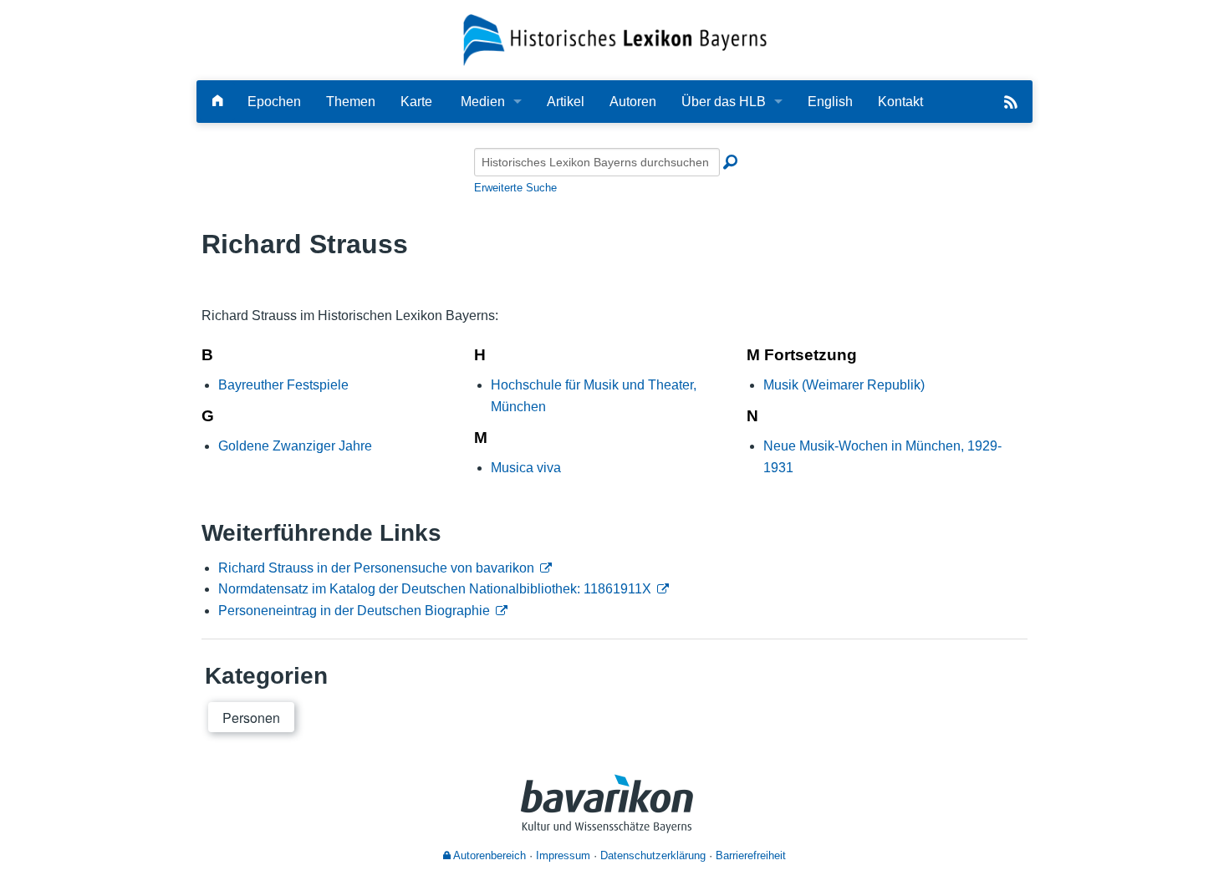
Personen (251, 717)
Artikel (565, 101)
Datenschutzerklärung (653, 855)
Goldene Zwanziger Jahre (295, 446)
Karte (416, 101)
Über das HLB (723, 101)
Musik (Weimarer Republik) (844, 385)
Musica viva (526, 468)
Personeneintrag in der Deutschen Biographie (354, 610)
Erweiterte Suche (515, 187)
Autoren (632, 101)
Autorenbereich (488, 855)
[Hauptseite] (217, 101)
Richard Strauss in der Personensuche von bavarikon (376, 568)
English (830, 101)
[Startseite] (614, 39)
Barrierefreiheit (751, 855)
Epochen (274, 101)
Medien (483, 101)
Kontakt (900, 101)
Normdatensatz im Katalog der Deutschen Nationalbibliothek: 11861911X (434, 589)
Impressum (563, 855)
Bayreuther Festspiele (283, 385)
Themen (350, 101)
